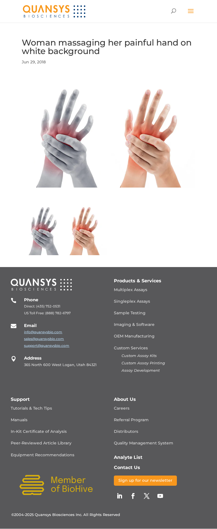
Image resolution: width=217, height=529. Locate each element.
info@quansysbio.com (43, 332)
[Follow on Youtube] (160, 496)
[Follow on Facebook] (133, 496)
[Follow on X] (146, 496)
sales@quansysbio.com (44, 339)
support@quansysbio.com (46, 345)
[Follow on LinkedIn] (119, 496)
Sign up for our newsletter (145, 480)
